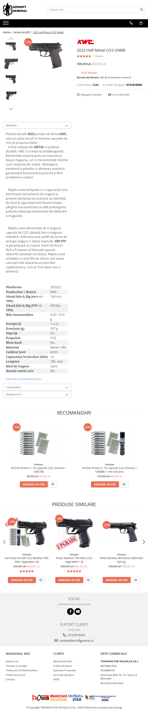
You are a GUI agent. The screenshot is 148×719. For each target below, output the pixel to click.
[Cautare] (141, 10)
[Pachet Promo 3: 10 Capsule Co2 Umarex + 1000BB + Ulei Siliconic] (110, 441)
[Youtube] (77, 611)
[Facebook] (70, 611)
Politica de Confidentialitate (21, 670)
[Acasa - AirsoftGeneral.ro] (22, 9)
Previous (11, 39)
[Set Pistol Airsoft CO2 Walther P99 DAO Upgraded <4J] (26, 532)
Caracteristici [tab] (13, 387)
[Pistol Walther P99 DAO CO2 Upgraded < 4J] (74, 532)
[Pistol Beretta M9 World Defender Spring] (121, 532)
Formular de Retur (63, 675)
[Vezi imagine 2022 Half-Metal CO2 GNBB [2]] (11, 79)
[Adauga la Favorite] (52, 484)
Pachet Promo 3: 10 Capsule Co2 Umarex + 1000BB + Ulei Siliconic (109, 469)
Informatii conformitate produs (24, 379)
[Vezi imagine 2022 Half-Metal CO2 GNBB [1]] (11, 63)
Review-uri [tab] (13, 394)
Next (11, 108)
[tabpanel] (46, 55)
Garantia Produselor (64, 670)
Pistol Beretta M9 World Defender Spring (121, 559)
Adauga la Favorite (91, 94)
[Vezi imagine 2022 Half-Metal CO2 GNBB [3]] (11, 95)
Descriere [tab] (11, 125)
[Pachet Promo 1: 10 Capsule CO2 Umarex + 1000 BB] (38, 441)
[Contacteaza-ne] (131, 23)
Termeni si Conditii (16, 666)
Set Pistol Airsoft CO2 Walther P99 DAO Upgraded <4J (26, 559)
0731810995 (76, 635)
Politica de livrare (15, 675)
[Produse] (6, 24)
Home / (8, 32)
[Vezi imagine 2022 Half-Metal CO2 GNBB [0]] (11, 46)
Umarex (38, 464)
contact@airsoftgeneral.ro (76, 640)
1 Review (98, 56)
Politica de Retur (62, 666)
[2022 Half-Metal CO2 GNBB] (46, 55)
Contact (10, 679)
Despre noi (12, 661)
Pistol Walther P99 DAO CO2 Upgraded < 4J (74, 559)
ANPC (56, 679)
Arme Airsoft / (22, 32)
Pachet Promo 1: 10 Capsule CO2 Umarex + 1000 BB (38, 469)
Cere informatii (120, 94)
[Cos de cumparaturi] (141, 23)
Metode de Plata (62, 661)
